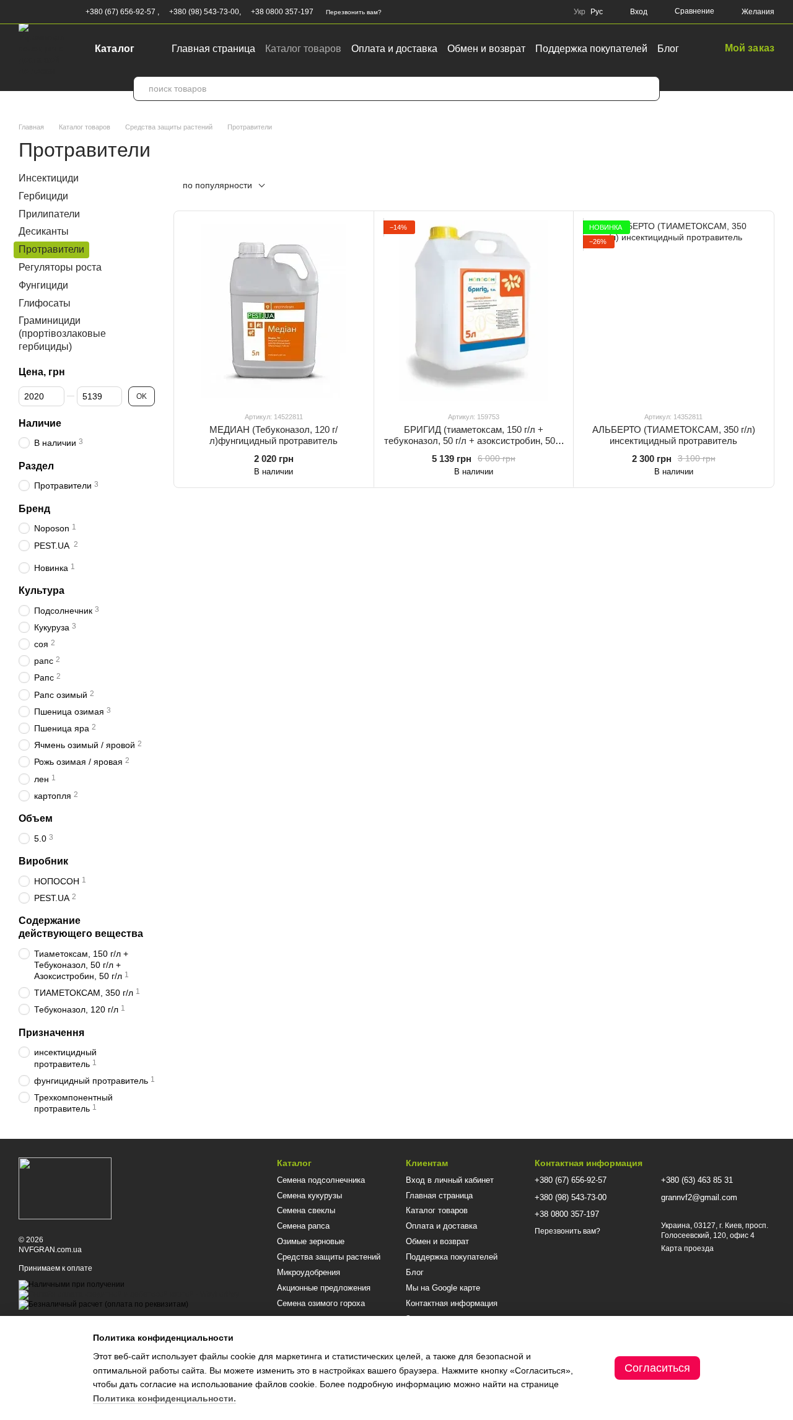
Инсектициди (49, 178)
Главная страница (213, 48)
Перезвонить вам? (354, 12)
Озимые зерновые (310, 1241)
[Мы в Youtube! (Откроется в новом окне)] (38, 12)
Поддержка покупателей (591, 48)
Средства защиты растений (328, 1256)
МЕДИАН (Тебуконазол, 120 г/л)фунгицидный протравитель (273, 435)
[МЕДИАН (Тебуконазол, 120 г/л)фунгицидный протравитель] (273, 310)
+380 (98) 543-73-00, (205, 11)
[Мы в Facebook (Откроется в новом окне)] (23, 12)
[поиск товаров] (647, 88)
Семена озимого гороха (321, 1303)
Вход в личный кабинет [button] (450, 1180)
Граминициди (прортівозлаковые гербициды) (62, 333)
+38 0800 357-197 (282, 11)
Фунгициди (43, 285)
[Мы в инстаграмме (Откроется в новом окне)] (53, 12)
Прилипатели (49, 213)
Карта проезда (687, 1248)
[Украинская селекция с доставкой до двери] (65, 1188)
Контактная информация (451, 1303)
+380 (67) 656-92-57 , (122, 11)
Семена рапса (303, 1226)
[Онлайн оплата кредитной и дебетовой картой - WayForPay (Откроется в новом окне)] (129, 1294)
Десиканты (44, 231)
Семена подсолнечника (321, 1180)
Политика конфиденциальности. (164, 1398)
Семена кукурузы (309, 1195)
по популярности (217, 185)
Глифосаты (45, 302)
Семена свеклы (306, 1210)
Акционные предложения (323, 1287)
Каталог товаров (303, 48)
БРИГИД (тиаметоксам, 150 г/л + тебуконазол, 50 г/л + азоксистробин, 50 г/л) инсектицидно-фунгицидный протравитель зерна (473, 446)
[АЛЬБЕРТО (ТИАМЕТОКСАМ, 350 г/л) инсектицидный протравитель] (673, 310)
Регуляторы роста (60, 267)
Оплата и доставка (394, 48)
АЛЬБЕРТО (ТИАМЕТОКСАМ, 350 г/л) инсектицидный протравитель (673, 435)
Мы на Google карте (443, 1287)
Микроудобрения (308, 1272)
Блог (668, 48)
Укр (579, 11)
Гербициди (43, 196)
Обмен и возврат (486, 48)
